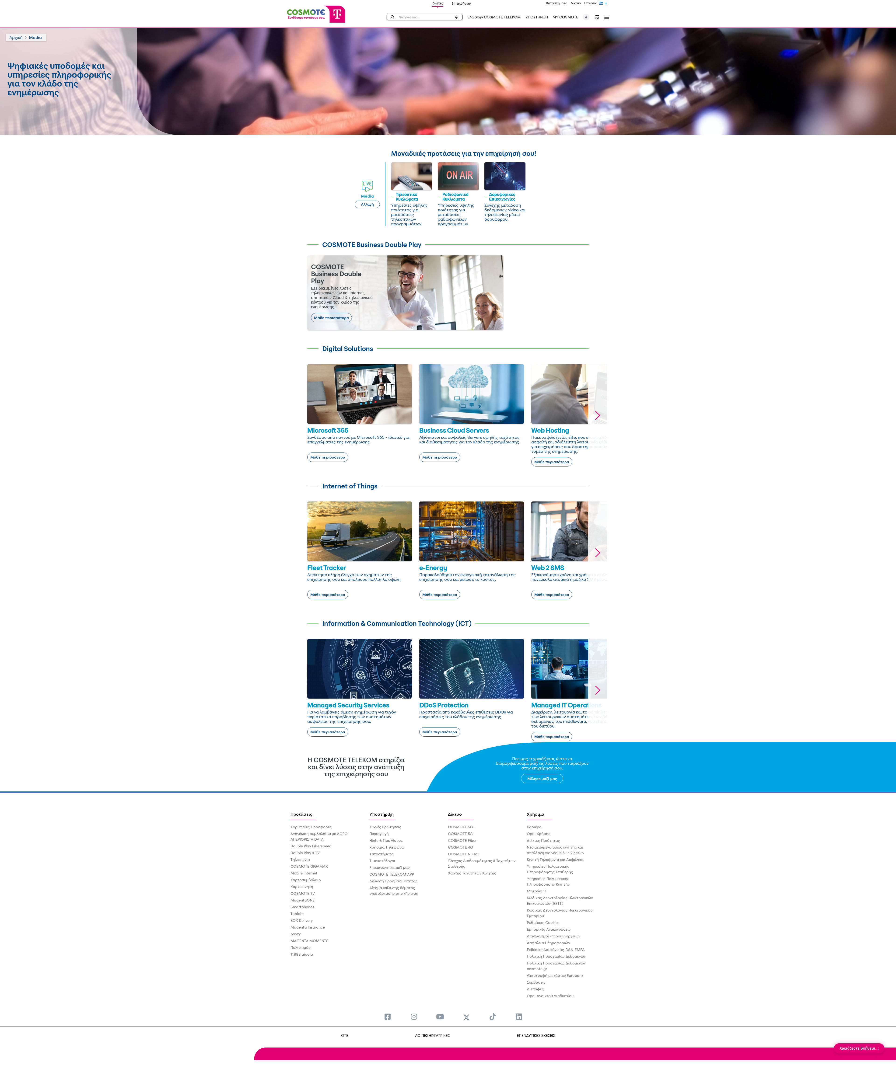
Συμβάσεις (536, 982)
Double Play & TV (305, 852)
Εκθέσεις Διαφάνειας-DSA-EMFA (556, 949)
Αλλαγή (367, 204)
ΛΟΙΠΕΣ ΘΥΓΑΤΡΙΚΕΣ (432, 1035)
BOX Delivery (301, 920)
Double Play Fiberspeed (311, 846)
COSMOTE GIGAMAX (309, 866)
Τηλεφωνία (300, 859)
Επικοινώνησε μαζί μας (389, 867)
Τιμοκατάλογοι (382, 860)
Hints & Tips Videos (386, 840)
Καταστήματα (556, 3)
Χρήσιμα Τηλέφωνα (386, 847)
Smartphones (302, 907)
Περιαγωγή (379, 833)
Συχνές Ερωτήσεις (385, 827)
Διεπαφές (535, 989)
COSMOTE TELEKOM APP (391, 874)
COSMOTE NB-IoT (463, 854)
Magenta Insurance (307, 927)
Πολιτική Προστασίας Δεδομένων (556, 956)
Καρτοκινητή (301, 886)
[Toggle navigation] (605, 17)
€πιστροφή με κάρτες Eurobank (555, 975)
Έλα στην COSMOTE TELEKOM (494, 17)
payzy (295, 934)
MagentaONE (302, 900)
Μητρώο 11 (536, 891)
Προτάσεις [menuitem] (301, 814)
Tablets (297, 913)
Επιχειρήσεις (461, 3)
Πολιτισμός (300, 947)
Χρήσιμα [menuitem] (535, 814)
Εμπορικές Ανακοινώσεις (549, 929)
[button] (586, 17)
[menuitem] (388, 1016)
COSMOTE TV (302, 893)
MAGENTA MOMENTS (309, 940)
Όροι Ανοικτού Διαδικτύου (550, 995)
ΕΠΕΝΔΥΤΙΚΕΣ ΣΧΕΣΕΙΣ (536, 1035)
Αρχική (16, 37)
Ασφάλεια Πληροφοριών (548, 942)
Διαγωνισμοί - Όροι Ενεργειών (553, 936)
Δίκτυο (576, 3)
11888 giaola (301, 954)
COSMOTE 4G (460, 847)
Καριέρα (534, 827)
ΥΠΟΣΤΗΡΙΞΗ (536, 17)
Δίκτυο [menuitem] (455, 814)
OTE (344, 1035)
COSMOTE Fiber (462, 840)
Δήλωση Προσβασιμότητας (393, 881)
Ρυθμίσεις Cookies (543, 922)
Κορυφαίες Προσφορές (311, 827)
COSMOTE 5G (460, 833)
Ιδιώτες (437, 3)
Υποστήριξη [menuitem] (381, 814)
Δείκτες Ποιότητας (543, 840)
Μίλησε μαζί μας (542, 778)
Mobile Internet (304, 873)
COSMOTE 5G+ (461, 827)
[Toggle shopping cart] (599, 16)
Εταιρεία (590, 3)
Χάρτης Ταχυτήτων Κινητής (472, 873)
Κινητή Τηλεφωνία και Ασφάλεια (555, 859)
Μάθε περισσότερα (331, 317)
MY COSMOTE (565, 17)
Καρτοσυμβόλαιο (305, 879)
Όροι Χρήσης (538, 833)
